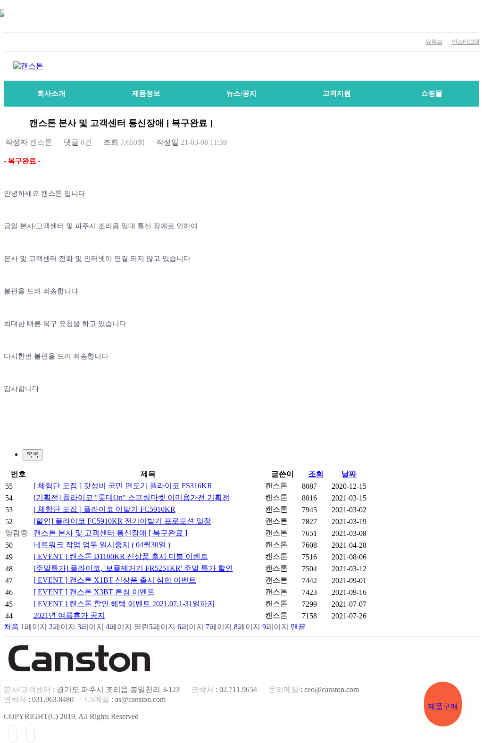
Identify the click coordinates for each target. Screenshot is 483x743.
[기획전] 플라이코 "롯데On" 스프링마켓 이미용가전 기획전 (131, 497)
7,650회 (124, 142)
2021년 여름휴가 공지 (69, 615)
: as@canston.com (125, 699)
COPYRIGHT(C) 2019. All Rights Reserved (71, 716)
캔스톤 (28, 142)
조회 (316, 474)
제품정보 (146, 93)
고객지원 (337, 93)
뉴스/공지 (241, 93)
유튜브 (433, 41)
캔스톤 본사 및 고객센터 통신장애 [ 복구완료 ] (110, 533)
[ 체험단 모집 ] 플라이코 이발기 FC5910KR (104, 509)
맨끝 (298, 627)
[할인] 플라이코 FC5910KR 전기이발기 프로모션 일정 (122, 521)
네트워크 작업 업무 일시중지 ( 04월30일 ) (101, 545)
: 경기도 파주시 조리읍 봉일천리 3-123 (92, 689)
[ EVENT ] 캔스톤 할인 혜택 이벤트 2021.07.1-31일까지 (124, 604)
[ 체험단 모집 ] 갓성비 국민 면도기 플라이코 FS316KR (122, 486)
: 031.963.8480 (39, 699)
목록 (32, 454)
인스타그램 (465, 41)
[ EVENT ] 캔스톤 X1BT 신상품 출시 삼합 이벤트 (114, 580)
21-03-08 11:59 (191, 142)
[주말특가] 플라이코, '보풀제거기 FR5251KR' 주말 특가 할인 (133, 568)
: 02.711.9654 (224, 689)
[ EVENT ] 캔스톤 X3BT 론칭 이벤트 (94, 592)
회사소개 (51, 93)
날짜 (349, 474)
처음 (11, 627)
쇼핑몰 (431, 93)
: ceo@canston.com (313, 689)
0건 (78, 142)
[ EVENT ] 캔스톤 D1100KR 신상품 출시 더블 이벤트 (120, 556)
